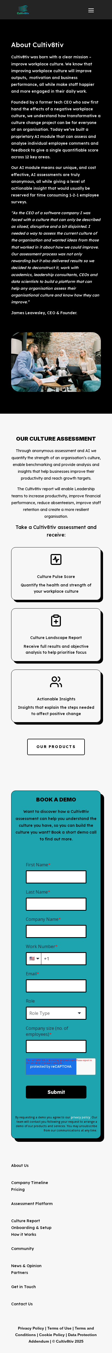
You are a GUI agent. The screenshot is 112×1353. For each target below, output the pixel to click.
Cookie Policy (52, 1335)
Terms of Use (59, 1328)
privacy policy (80, 1117)
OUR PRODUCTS (56, 746)
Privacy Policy (31, 1328)
